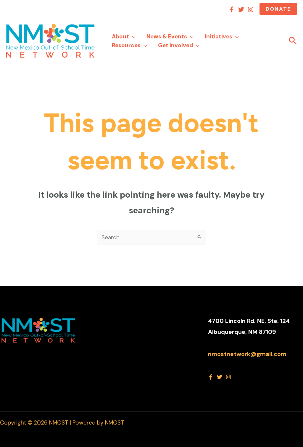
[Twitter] (241, 9)
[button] (278, 9)
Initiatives (218, 36)
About (120, 36)
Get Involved (175, 45)
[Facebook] (232, 9)
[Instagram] (251, 9)
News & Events (166, 36)
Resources (126, 45)
